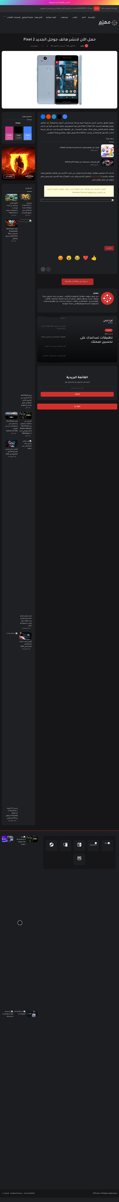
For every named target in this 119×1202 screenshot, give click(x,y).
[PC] (65, 845)
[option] (77, 339)
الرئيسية (92, 18)
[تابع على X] (79, 46)
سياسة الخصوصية (16, 1193)
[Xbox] (107, 845)
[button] (94, 259)
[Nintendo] (79, 845)
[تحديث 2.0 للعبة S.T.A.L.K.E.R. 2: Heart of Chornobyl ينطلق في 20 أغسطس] (11, 719)
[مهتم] (108, 23)
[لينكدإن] (54, 116)
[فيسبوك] (65, 116)
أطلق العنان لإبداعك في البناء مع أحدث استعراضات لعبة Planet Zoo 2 (12, 208)
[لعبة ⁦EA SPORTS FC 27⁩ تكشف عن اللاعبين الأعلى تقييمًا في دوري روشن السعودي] (25, 306)
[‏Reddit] (48, 116)
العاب (74, 18)
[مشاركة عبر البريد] (48, 269)
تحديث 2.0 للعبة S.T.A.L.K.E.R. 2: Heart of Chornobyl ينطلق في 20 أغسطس (12, 813)
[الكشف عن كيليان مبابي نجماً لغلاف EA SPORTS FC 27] (32, 1014)
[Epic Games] (79, 859)
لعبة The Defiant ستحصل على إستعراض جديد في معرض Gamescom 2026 (11, 426)
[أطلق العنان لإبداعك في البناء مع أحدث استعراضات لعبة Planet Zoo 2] (11, 197)
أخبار (84, 18)
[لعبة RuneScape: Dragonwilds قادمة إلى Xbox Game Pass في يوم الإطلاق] (11, 223)
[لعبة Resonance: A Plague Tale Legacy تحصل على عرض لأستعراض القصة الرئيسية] (19, 923)
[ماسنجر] (43, 116)
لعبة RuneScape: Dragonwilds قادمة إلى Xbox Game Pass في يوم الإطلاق (68, 8)
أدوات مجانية (51, 18)
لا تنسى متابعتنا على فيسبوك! (59, 2)
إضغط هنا (95, 177)
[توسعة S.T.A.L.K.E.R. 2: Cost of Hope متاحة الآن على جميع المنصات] (25, 197)
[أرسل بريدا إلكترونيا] (78, 46)
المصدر (109, 248)
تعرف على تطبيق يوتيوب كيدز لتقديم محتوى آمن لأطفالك (79, 147)
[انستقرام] (88, 307)
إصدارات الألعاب (11, 17)
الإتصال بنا (5, 1193)
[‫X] (59, 116)
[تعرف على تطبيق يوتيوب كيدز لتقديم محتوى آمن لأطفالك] (107, 150)
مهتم (82, 46)
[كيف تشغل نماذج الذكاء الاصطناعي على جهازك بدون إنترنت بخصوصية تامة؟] (25, 527)
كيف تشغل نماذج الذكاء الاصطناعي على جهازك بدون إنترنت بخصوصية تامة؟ (26, 621)
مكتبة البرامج (27, 18)
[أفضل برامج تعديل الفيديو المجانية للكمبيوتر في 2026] (11, 443)
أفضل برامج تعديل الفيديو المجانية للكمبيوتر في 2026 (11, 452)
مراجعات (64, 18)
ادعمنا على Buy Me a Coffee (76, 282)
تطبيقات (108, 330)
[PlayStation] (93, 845)
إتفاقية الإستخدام (29, 1193)
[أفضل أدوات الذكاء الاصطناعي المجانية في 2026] (25, 635)
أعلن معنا (38, 18)
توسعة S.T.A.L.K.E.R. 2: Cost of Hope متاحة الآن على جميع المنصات (27, 208)
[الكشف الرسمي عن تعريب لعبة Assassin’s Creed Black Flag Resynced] (7, 1097)
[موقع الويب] (97, 307)
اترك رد (77, 407)
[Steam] (51, 845)
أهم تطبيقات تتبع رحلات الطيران (95, 340)
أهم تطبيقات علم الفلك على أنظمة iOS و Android (82, 162)
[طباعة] (43, 269)
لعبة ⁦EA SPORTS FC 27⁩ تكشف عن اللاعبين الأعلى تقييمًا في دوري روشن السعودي (26, 400)
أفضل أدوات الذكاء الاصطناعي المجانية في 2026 (26, 644)
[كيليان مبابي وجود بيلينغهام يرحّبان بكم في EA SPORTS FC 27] (7, 839)
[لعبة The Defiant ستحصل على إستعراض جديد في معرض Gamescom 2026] (11, 415)
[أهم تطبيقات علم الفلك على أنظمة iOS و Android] (107, 162)
